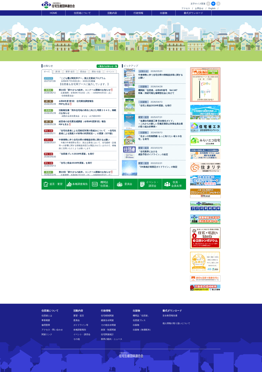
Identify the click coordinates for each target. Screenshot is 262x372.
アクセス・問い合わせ (52, 329)
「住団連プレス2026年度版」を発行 (76, 153)
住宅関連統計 (107, 334)
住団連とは (47, 315)
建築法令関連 (107, 320)
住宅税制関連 (107, 315)
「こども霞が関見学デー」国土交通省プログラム (82, 78)
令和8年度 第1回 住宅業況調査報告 (76, 101)
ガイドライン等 (80, 325)
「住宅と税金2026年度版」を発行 (75, 162)
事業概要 (46, 320)
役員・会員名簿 (176, 184)
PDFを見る (64, 104)
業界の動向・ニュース (111, 339)
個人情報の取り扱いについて (176, 323)
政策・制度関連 (108, 329)
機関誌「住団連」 (104, 184)
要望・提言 (78, 315)
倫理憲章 (46, 325)
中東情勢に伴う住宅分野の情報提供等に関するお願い (84, 139)
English (211, 8)
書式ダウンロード (193, 12)
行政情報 (138, 12)
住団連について (82, 12)
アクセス (185, 8)
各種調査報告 (80, 183)
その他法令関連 (108, 325)
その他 (76, 339)
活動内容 (112, 12)
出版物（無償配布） (142, 329)
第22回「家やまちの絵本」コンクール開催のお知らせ (84, 89)
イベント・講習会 (152, 184)
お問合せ (199, 8)
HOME (53, 12)
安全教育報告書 (170, 315)
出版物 (163, 12)
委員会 (128, 183)
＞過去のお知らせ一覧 (107, 66)
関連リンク (47, 334)
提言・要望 (56, 183)
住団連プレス (139, 320)
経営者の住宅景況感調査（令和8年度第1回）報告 (82, 121)
